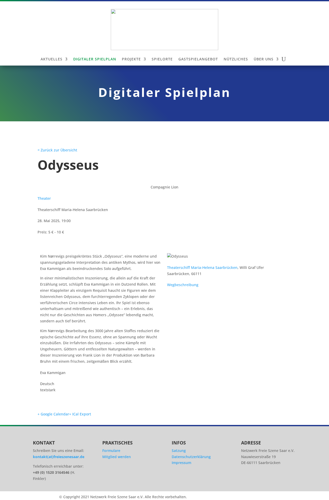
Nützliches (236, 59)
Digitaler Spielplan (94, 59)
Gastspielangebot (198, 59)
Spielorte (162, 59)
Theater (44, 198)
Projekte (131, 59)
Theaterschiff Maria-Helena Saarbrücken (202, 267)
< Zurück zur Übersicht (57, 150)
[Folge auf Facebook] (261, 479)
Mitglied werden (116, 456)
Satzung (179, 450)
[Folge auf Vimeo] (276, 479)
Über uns (263, 59)
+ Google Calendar (53, 414)
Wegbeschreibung (182, 284)
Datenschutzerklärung (191, 456)
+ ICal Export (80, 414)
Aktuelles (51, 59)
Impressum (181, 462)
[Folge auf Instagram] (247, 479)
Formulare (111, 450)
